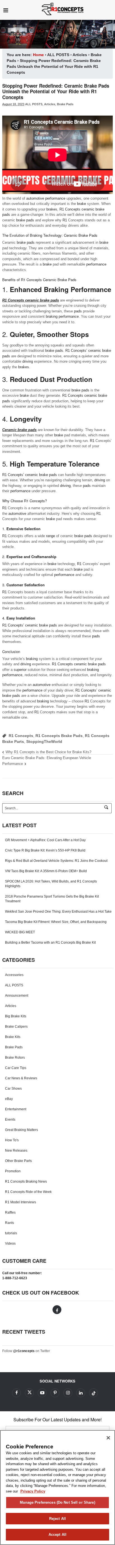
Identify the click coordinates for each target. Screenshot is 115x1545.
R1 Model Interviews (20, 1202)
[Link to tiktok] (93, 1392)
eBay (9, 1099)
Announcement (16, 996)
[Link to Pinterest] (55, 1392)
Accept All (57, 1534)
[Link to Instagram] (67, 1392)
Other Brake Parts (18, 1161)
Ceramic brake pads (19, 430)
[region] (57, 1487)
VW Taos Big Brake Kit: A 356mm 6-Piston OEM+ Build (46, 871)
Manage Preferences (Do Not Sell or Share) (57, 1502)
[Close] (108, 1438)
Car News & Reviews (21, 1078)
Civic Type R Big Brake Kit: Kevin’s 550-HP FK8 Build (45, 850)
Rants (9, 1223)
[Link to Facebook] (56, 1309)
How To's (12, 1140)
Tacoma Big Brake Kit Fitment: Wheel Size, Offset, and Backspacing (56, 922)
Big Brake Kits (15, 1016)
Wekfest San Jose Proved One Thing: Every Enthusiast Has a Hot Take (58, 911)
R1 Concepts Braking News (26, 1181)
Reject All (57, 1519)
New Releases (16, 1150)
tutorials (11, 1233)
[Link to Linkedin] (80, 1392)
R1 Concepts (21, 735)
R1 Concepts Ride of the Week (28, 1192)
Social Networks (57, 1381)
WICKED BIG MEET (20, 932)
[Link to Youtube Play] (42, 1392)
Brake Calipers (16, 1027)
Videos (10, 1243)
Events (10, 1119)
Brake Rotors (15, 1058)
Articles (80, 54)
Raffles (10, 1212)
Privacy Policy (32, 1491)
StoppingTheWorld (44, 741)
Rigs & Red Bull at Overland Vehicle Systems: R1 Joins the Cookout (56, 861)
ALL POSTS (58, 54)
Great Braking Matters (21, 1130)
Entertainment (15, 1109)
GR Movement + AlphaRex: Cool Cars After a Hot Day (45, 840)
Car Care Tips (15, 1068)
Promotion (13, 1171)
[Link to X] (29, 1392)
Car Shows (13, 1088)
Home (38, 54)
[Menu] (5, 10)
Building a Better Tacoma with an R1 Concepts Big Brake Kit (50, 942)
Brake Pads (65, 104)
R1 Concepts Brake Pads (59, 735)
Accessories (14, 975)
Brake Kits (12, 1037)
